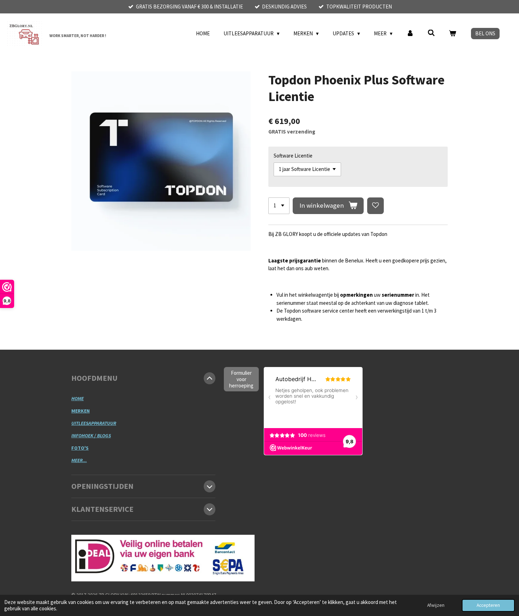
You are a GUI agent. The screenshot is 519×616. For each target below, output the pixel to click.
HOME (77, 398)
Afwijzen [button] (436, 605)
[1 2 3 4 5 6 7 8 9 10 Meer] (279, 205)
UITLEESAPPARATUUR (93, 423)
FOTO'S (80, 448)
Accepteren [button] (488, 605)
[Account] (410, 34)
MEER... (79, 460)
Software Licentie (293, 155)
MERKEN (80, 411)
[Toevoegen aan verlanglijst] (375, 205)
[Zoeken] (431, 33)
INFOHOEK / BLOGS (91, 435)
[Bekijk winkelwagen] (452, 34)
